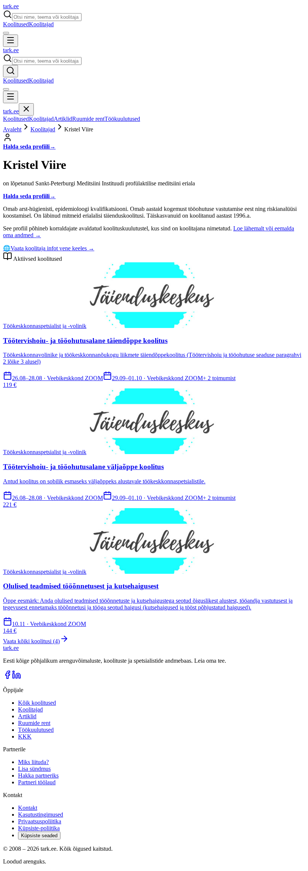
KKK (25, 736)
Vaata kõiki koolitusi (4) (31, 641)
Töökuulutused (122, 119)
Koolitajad (41, 24)
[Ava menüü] (10, 41)
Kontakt (27, 808)
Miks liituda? (33, 762)
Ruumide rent (88, 119)
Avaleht (12, 129)
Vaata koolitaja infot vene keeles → (48, 248)
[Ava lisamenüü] (6, 33)
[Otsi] (10, 71)
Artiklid (63, 119)
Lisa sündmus (34, 769)
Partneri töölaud (37, 782)
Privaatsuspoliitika (39, 821)
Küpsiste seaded (39, 835)
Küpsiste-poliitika (39, 828)
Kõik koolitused (37, 703)
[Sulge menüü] (26, 109)
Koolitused (16, 24)
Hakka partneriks (38, 775)
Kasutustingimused (40, 814)
